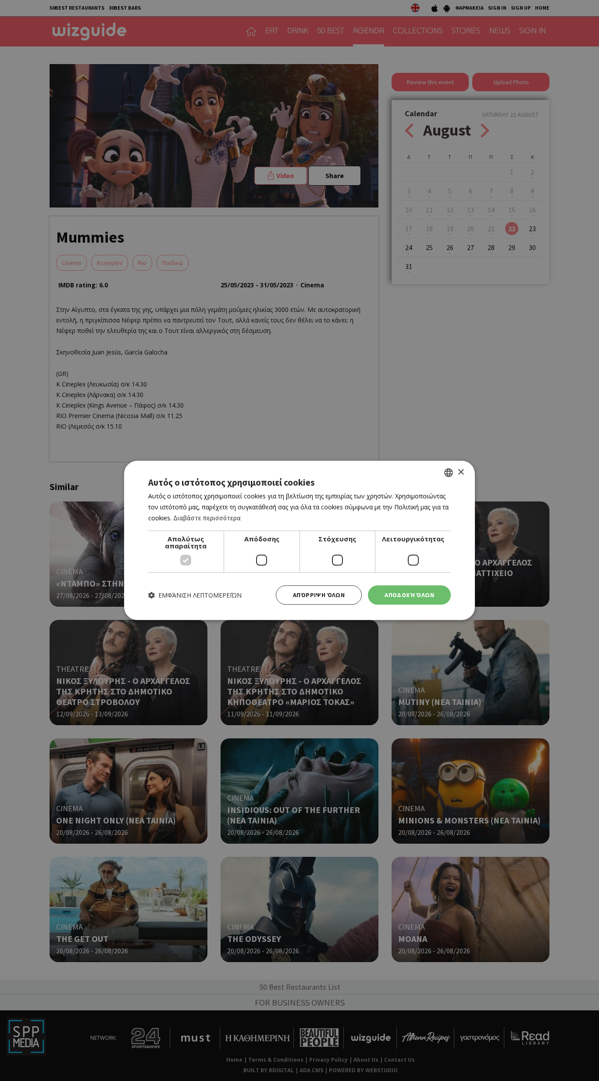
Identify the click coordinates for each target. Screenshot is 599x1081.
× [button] (460, 472)
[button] (195, 595)
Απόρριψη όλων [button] (319, 595)
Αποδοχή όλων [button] (409, 595)
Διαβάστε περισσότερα (207, 518)
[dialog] (299, 540)
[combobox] (448, 472)
